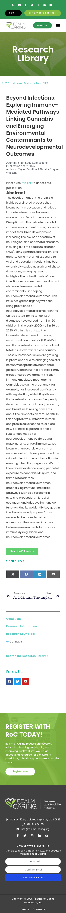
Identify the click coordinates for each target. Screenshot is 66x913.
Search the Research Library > (27, 656)
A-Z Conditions (12, 83)
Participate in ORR (36, 83)
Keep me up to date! (33, 877)
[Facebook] (9, 681)
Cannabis (16, 642)
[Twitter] (17, 681)
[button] (58, 25)
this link (26, 183)
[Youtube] (25, 681)
